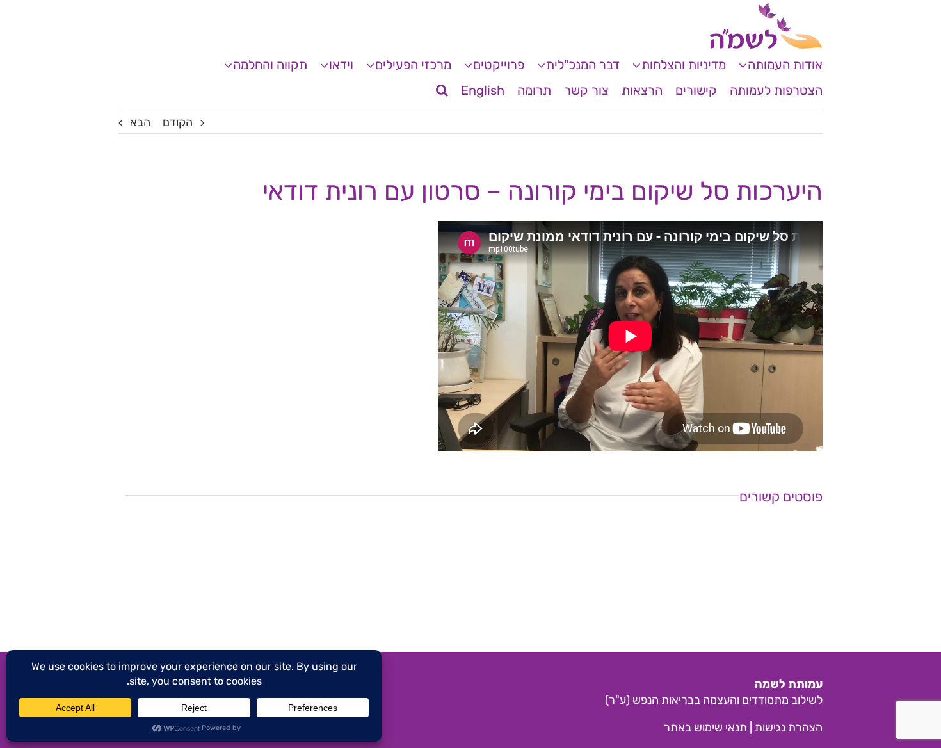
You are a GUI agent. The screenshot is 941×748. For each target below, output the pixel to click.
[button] (442, 90)
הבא (140, 122)
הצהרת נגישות (789, 727)
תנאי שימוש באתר (705, 727)
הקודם (178, 122)
